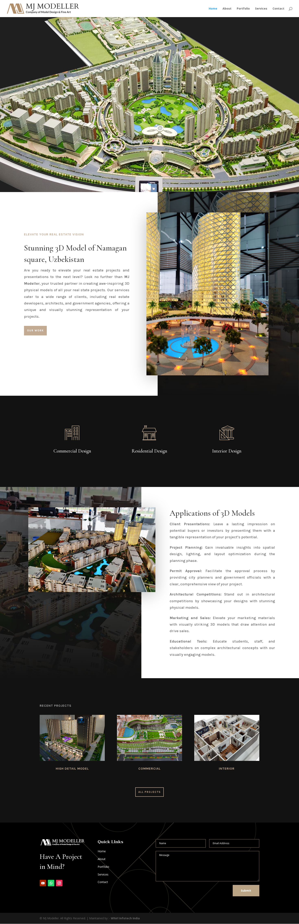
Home (213, 8)
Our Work (35, 330)
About (227, 8)
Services (261, 8)
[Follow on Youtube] (43, 883)
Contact (278, 8)
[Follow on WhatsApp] (51, 883)
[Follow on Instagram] (59, 883)
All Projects (149, 791)
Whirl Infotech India (125, 918)
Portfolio (243, 8)
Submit (246, 890)
